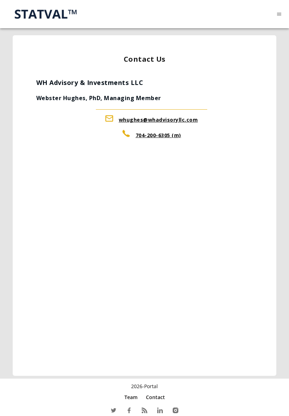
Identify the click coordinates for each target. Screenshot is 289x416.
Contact (155, 397)
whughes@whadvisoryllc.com (158, 119)
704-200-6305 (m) (158, 135)
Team (130, 397)
